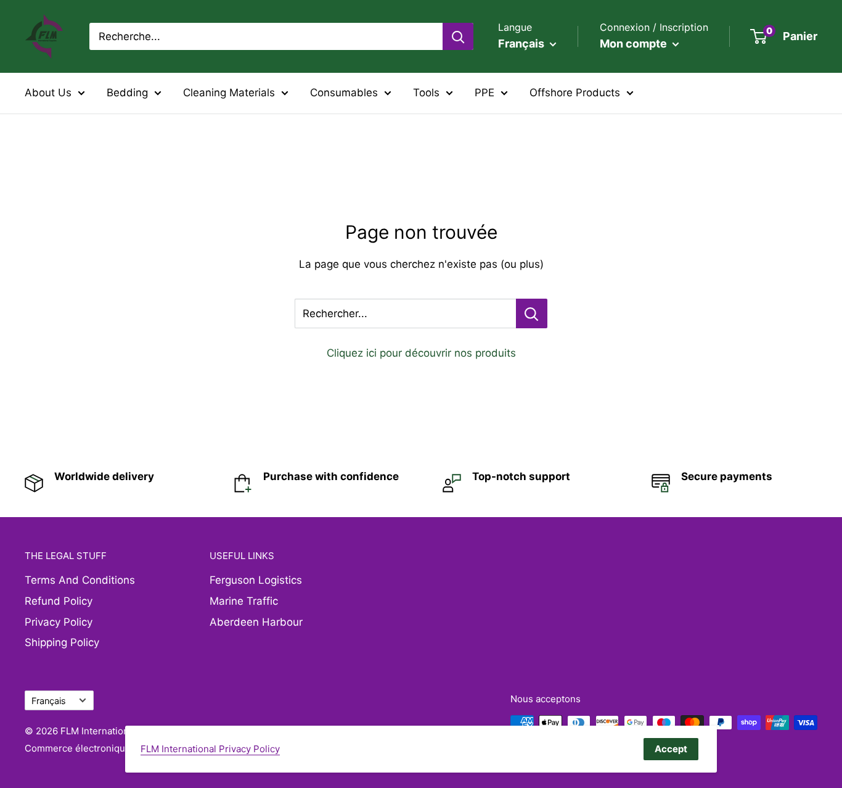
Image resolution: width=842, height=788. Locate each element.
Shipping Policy (62, 642)
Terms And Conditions (80, 580)
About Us (48, 92)
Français (48, 700)
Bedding (127, 92)
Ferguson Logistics (256, 580)
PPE (484, 92)
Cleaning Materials (229, 92)
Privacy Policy (58, 622)
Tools (426, 92)
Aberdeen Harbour (256, 622)
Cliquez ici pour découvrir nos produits (421, 353)
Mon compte (634, 43)
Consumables (344, 92)
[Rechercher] (458, 36)
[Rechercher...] (531, 313)
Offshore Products (574, 92)
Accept (671, 749)
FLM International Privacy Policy (210, 749)
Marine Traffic (244, 601)
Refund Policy (58, 601)
